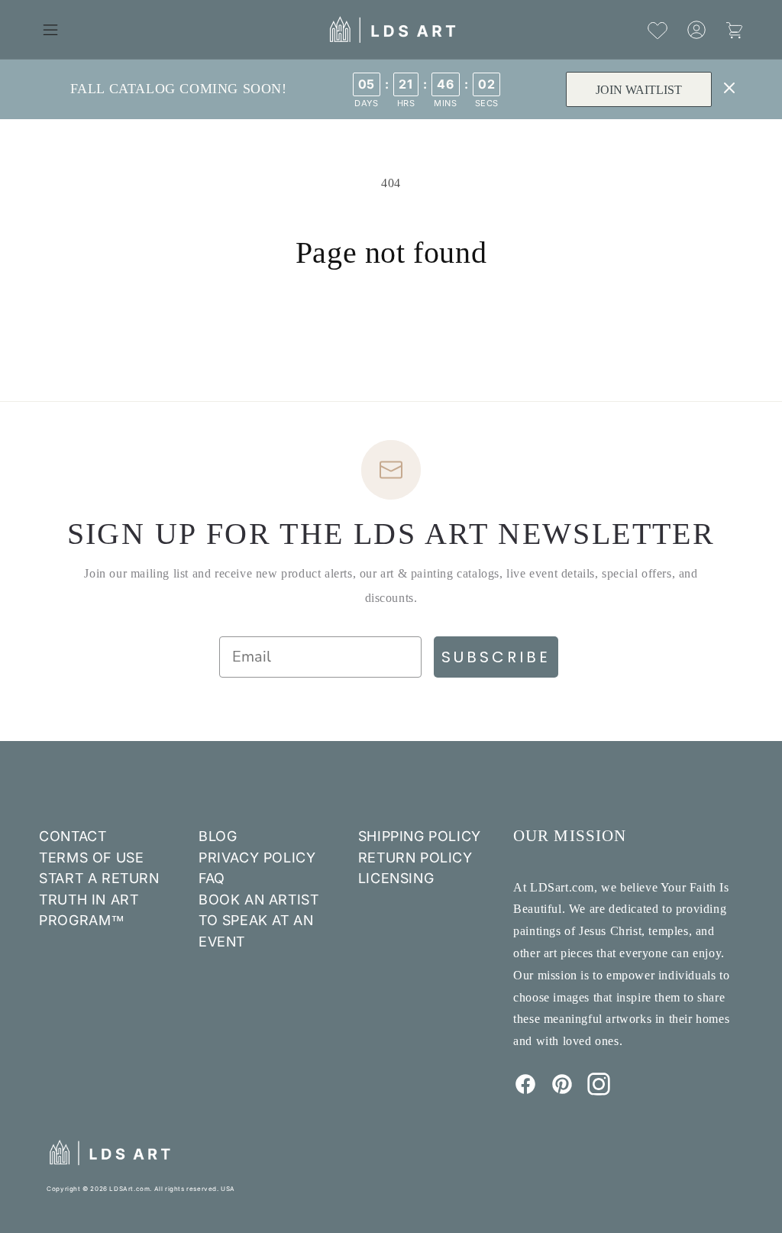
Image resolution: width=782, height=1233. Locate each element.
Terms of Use (91, 858)
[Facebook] (525, 1091)
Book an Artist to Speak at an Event (258, 921)
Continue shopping (391, 329)
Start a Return (99, 878)
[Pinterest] (562, 1091)
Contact (72, 836)
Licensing (396, 878)
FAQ (212, 878)
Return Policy (415, 858)
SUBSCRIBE (496, 657)
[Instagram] (598, 1091)
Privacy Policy (257, 858)
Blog (218, 836)
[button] (50, 29)
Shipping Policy (419, 836)
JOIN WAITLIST (639, 89)
